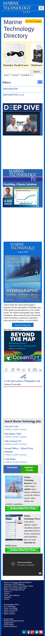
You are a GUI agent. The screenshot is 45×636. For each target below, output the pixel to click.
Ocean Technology (10, 608)
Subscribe (23, 508)
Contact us (8, 592)
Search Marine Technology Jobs (23, 421)
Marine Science (9, 614)
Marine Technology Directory (14, 590)
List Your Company (33, 21)
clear (31, 75)
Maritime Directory (10, 626)
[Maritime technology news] (16, 9)
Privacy (6, 599)
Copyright (7, 597)
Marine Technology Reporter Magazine (18, 582)
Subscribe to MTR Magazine (14, 584)
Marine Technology (11, 610)
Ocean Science (9, 612)
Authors (7, 593)
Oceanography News (11, 604)
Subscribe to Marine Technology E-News (18, 586)
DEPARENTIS (10, 88)
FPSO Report (9, 624)
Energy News (9, 619)
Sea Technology (10, 606)
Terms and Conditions (12, 595)
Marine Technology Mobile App (15, 588)
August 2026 (23, 252)
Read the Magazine (22, 325)
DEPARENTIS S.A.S (13, 94)
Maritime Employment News (14, 621)
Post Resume (12, 467)
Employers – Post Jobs (29, 468)
